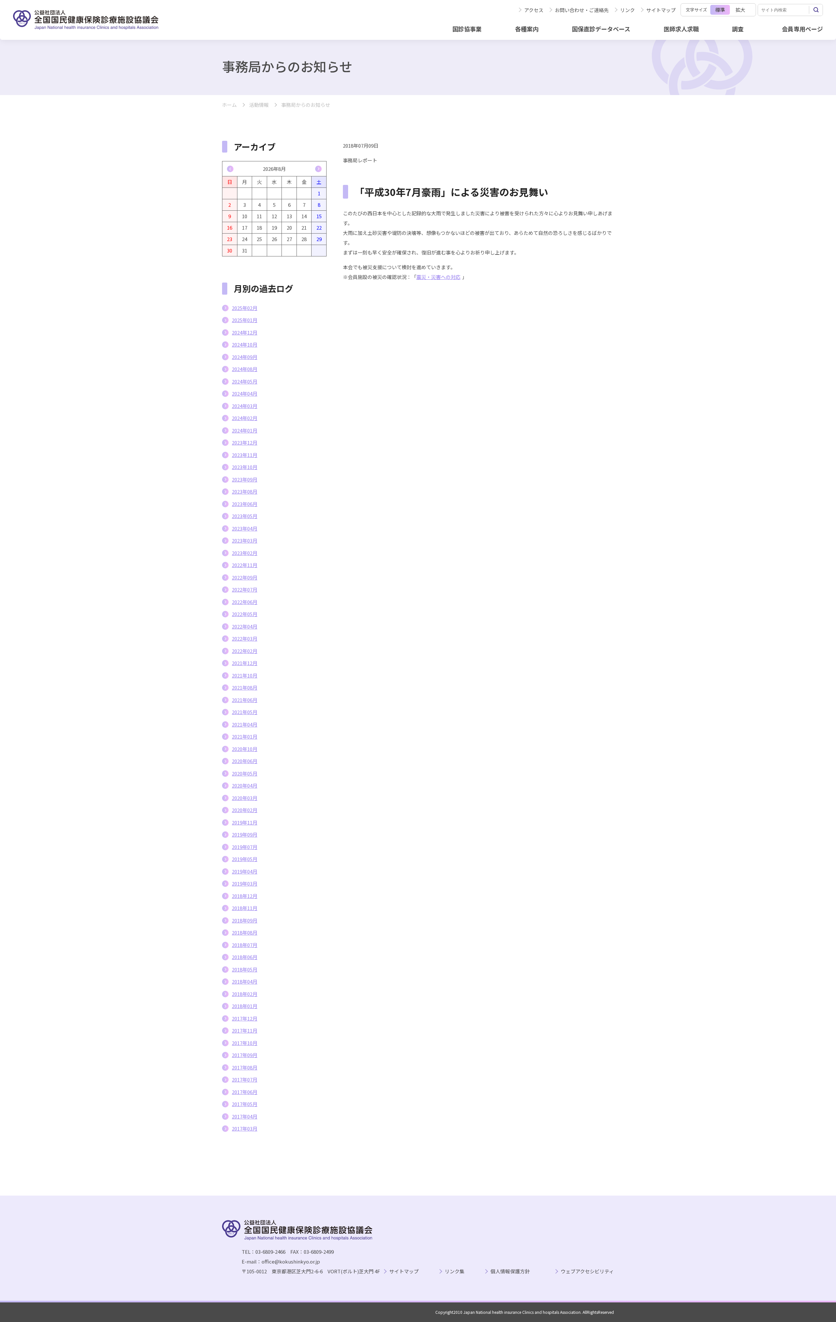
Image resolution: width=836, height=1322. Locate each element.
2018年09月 (244, 920)
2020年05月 (244, 773)
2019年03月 (244, 883)
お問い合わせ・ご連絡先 (582, 10)
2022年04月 (244, 626)
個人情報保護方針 (510, 1271)
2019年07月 (244, 846)
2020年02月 (244, 810)
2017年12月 (244, 1018)
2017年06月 (244, 1091)
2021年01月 (244, 736)
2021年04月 (244, 724)
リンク (627, 10)
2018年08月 (244, 932)
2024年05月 (244, 381)
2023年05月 (244, 516)
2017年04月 (244, 1116)
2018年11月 (244, 908)
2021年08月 (244, 687)
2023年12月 (244, 442)
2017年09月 (244, 1055)
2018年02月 (244, 993)
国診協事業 (467, 28)
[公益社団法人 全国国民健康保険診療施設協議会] (85, 20)
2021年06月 (244, 699)
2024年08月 (244, 369)
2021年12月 (244, 663)
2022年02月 (244, 650)
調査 (738, 28)
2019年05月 (244, 859)
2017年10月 (244, 1042)
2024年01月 (244, 430)
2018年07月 (244, 944)
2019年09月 (244, 834)
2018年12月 (244, 895)
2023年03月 (244, 540)
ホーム (229, 105)
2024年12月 (244, 332)
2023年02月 (244, 552)
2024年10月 (244, 344)
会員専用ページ (802, 28)
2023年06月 (244, 503)
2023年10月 (244, 467)
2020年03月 (244, 797)
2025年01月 (244, 320)
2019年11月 (244, 822)
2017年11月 (244, 1030)
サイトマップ (661, 10)
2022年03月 (244, 638)
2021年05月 (244, 712)
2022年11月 (244, 565)
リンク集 (454, 1271)
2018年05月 (244, 969)
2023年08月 (244, 491)
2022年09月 (244, 577)
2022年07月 (244, 589)
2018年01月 (244, 1006)
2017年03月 (244, 1128)
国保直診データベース (601, 28)
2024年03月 (244, 405)
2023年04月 (244, 528)
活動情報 (259, 105)
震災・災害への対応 (438, 276)
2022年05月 (244, 614)
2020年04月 (244, 785)
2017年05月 (244, 1104)
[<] (230, 169)
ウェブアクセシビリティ (587, 1271)
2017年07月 (244, 1079)
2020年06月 (244, 761)
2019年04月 (244, 871)
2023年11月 (244, 454)
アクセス (533, 10)
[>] (318, 169)
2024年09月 (244, 356)
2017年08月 (244, 1067)
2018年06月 (244, 957)
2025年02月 (244, 307)
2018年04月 (244, 981)
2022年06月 (244, 601)
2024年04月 (244, 393)
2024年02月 (244, 418)
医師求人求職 (681, 28)
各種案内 (527, 28)
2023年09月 (244, 479)
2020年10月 (244, 748)
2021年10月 (244, 675)
